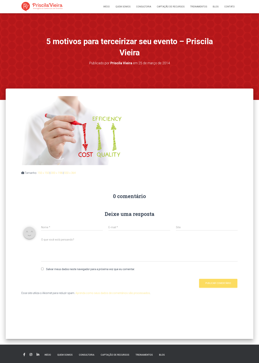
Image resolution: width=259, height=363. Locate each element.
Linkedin (38, 354)
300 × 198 (56, 172)
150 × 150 (43, 172)
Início (106, 6)
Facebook (24, 354)
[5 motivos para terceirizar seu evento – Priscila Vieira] (73, 130)
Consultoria (143, 6)
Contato (229, 6)
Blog (216, 6)
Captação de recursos (170, 6)
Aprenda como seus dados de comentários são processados (112, 293)
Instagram (31, 354)
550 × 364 (70, 172)
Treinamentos (198, 6)
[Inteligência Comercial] (42, 6)
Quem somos (122, 6)
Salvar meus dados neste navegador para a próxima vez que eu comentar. (90, 269)
